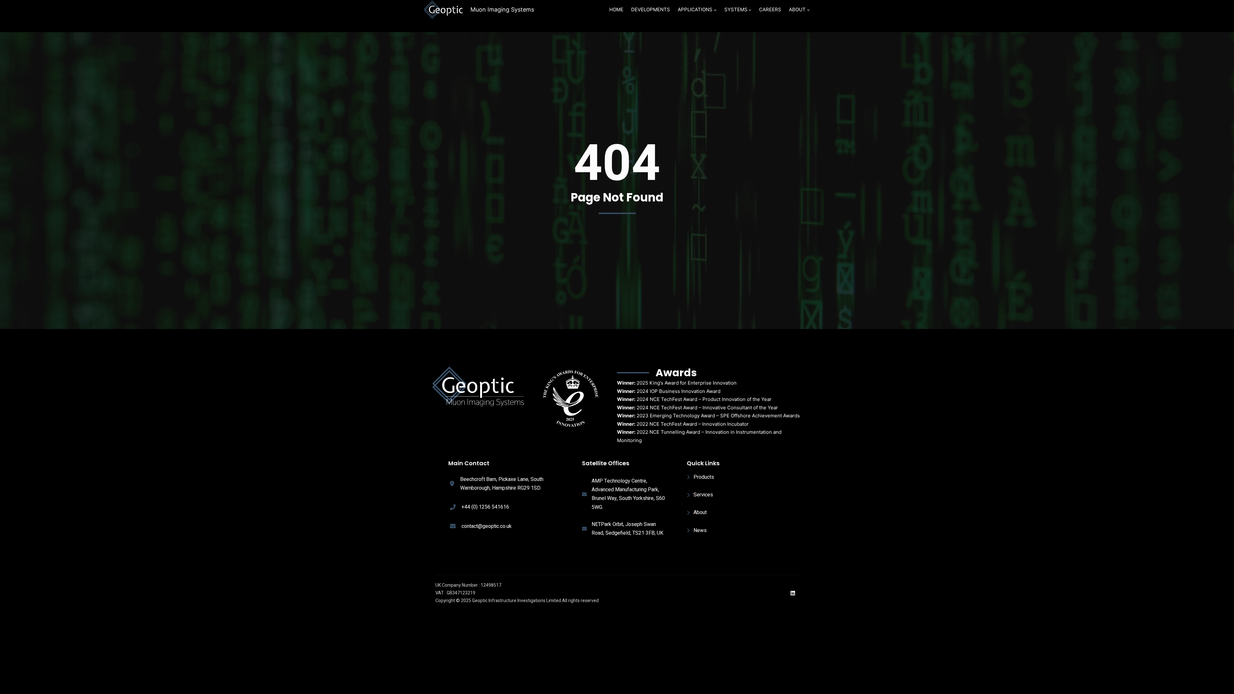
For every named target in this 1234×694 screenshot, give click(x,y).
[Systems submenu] (749, 9)
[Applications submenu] (715, 9)
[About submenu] (808, 9)
